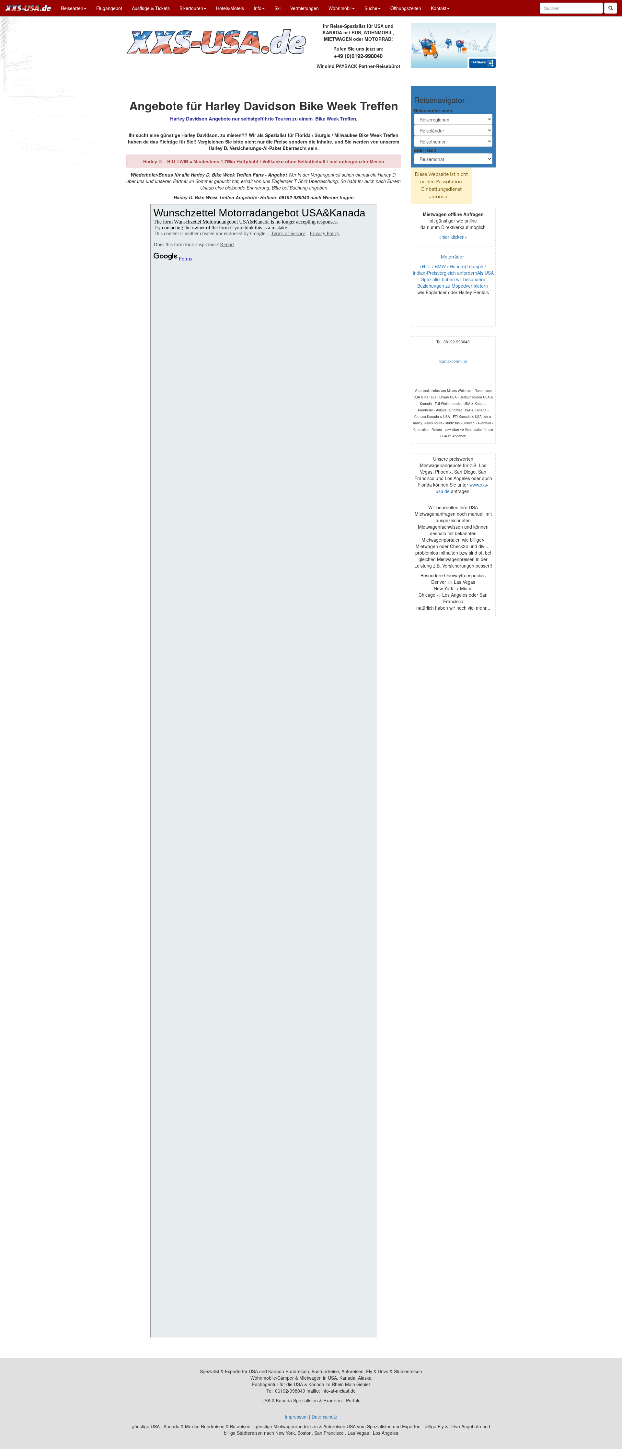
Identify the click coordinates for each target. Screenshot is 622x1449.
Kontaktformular (453, 361)
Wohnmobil (339, 8)
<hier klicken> (453, 237)
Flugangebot (109, 8)
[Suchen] (610, 8)
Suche (370, 8)
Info (257, 8)
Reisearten (72, 8)
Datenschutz (324, 1416)
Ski (277, 8)
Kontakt (438, 8)
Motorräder (453, 256)
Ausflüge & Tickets (151, 8)
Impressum (296, 1416)
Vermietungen (304, 8)
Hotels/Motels (230, 8)
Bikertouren (191, 8)
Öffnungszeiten (405, 8)
